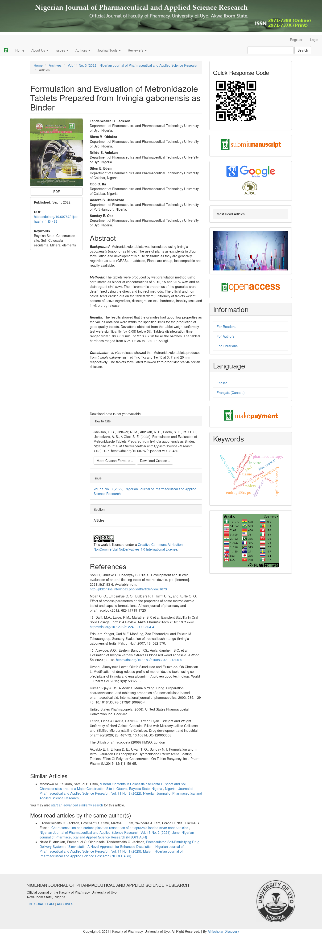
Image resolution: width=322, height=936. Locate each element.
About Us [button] (38, 50)
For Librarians (227, 345)
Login (314, 39)
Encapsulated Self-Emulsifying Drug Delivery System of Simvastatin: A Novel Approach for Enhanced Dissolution (119, 844)
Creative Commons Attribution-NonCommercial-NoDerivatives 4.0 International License (139, 547)
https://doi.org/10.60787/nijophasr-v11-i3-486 (56, 219)
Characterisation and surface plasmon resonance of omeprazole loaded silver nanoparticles (120, 827)
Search (302, 50)
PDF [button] (56, 191)
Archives (55, 65)
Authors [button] (81, 50)
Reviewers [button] (136, 50)
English (222, 382)
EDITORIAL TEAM (40, 904)
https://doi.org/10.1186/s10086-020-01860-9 (149, 659)
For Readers (226, 326)
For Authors (225, 336)
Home (19, 50)
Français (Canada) (231, 392)
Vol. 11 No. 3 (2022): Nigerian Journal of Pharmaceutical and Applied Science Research (133, 65)
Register (296, 39)
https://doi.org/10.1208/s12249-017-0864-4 (122, 626)
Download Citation (154, 460)
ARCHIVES (65, 904)
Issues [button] (60, 50)
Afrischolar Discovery (223, 931)
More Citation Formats (114, 460)
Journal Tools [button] (107, 50)
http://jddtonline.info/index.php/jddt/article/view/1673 (128, 589)
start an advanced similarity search (77, 805)
